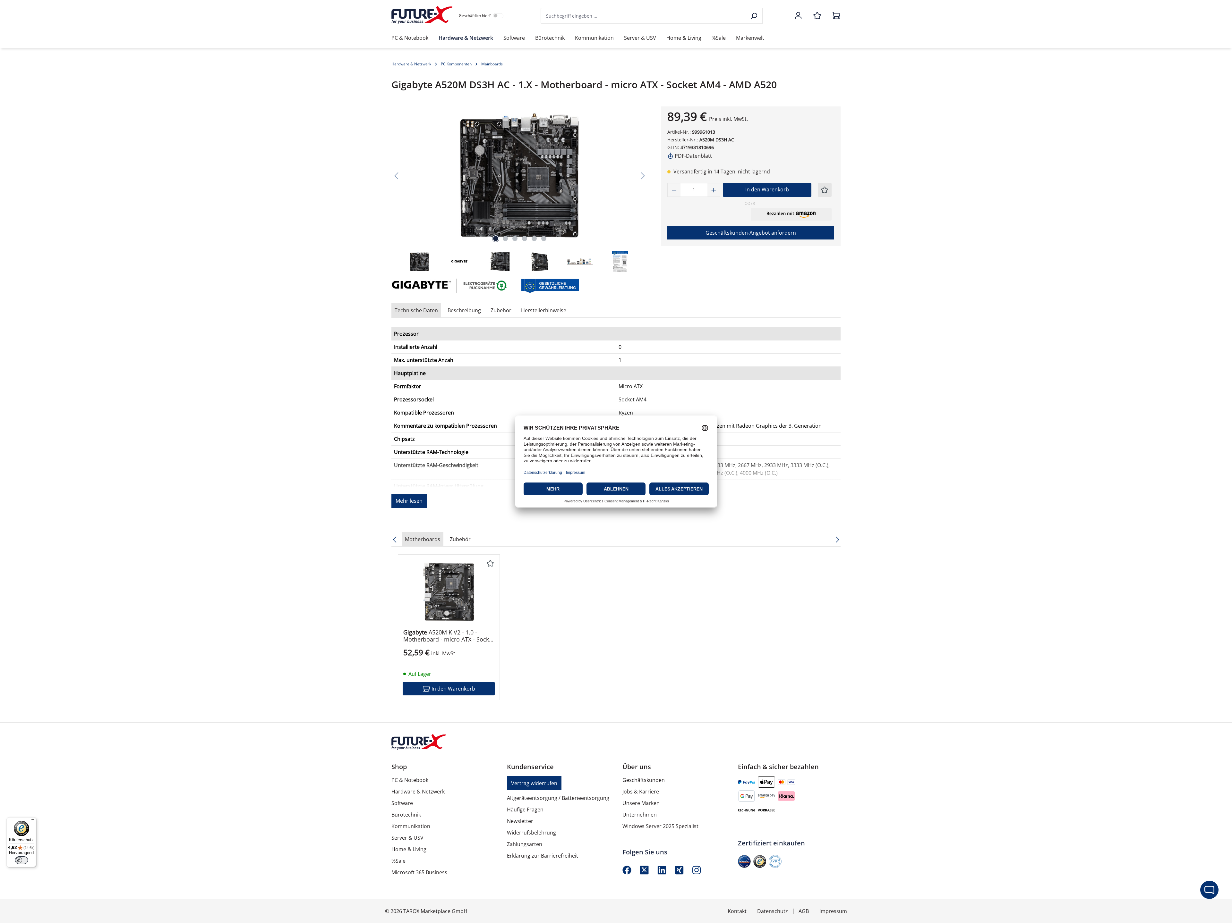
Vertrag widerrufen (534, 783)
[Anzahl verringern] (674, 190)
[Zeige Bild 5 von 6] (534, 238)
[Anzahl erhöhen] (714, 190)
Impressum (833, 911)
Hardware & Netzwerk (418, 791)
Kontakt (737, 911)
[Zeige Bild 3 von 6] (515, 238)
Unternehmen (639, 814)
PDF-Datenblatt (692, 155)
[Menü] (32, 821)
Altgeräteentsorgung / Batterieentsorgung (558, 797)
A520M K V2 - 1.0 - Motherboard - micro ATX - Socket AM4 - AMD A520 (448, 636)
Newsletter (520, 821)
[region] (519, 189)
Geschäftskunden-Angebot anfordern (751, 232)
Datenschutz (772, 911)
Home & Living (408, 849)
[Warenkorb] (834, 16)
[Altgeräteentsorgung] (485, 285)
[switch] (21, 860)
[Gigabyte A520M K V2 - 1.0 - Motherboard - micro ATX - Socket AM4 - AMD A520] (448, 592)
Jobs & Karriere (640, 791)
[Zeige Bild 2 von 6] (505, 238)
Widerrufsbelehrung (531, 832)
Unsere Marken (641, 803)
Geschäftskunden (643, 780)
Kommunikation (410, 826)
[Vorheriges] (396, 175)
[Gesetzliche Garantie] (550, 285)
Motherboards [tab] (422, 539)
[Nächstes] (643, 175)
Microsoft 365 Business (419, 872)
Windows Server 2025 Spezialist (660, 826)
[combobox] (644, 16)
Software (402, 803)
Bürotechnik (406, 814)
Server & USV (407, 837)
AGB (804, 911)
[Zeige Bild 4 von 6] (524, 238)
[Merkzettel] (817, 16)
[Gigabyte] (421, 286)
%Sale (398, 860)
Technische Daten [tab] (416, 310)
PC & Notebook (409, 780)
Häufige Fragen (525, 809)
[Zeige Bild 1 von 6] (495, 238)
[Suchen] (754, 16)
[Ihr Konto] (798, 16)
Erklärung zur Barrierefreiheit (542, 855)
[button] (791, 214)
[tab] (464, 310)
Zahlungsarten (524, 844)
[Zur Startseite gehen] (421, 15)
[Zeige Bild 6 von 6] (543, 238)
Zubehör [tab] (501, 310)
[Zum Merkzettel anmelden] (824, 190)
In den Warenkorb (767, 189)
